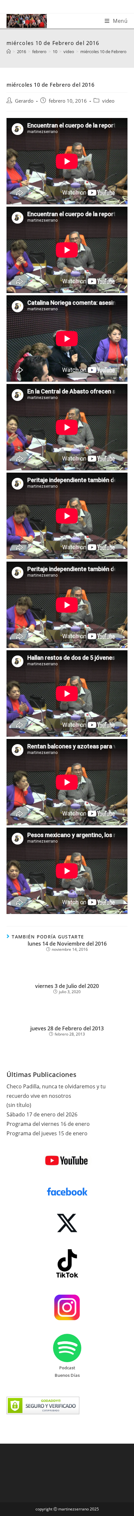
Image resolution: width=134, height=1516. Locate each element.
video (108, 101)
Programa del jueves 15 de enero (47, 1133)
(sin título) (19, 1105)
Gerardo (24, 101)
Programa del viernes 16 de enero (48, 1123)
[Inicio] (9, 51)
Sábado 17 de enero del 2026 (42, 1114)
